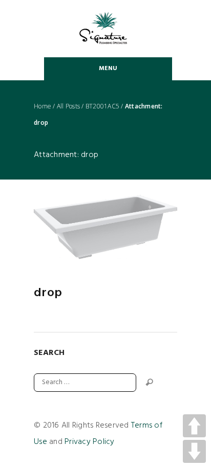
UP (194, 425)
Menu (108, 68)
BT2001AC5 (102, 106)
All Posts (68, 106)
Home (42, 106)
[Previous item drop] (70, 227)
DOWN (194, 451)
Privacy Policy (90, 442)
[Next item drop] (141, 227)
